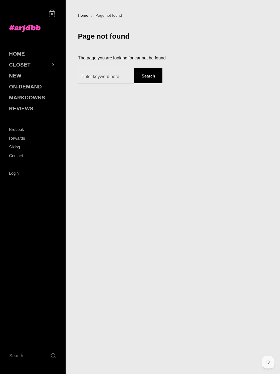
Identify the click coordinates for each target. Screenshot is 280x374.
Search (148, 76)
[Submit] (53, 356)
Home (83, 15)
